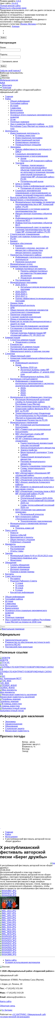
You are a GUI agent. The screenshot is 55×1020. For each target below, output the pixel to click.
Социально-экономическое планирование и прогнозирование (31, 155)
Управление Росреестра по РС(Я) (31, 420)
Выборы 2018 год (28, 367)
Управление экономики (31, 278)
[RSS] (52, 863)
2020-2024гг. (21, 292)
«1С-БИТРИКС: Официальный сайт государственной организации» (23, 1015)
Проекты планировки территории (36, 466)
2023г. (23, 395)
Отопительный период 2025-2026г (36, 498)
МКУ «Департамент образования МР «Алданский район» (32, 474)
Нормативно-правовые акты (23, 558)
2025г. (23, 390)
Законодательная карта (16, 640)
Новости (14, 533)
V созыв (19, 583)
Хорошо (15, 26)
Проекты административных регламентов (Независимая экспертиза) (34, 273)
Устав (13, 119)
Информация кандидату (26, 363)
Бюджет (14, 241)
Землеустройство (28, 450)
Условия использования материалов (22, 962)
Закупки (9, 553)
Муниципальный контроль (22, 305)
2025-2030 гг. (21, 285)
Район (8, 99)
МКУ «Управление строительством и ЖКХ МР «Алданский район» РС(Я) (35, 492)
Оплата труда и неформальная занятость (35, 186)
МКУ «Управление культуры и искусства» (34, 480)
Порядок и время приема (22, 572)
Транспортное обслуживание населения (29, 326)
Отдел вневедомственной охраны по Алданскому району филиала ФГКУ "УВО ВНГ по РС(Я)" (34, 408)
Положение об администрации (24, 347)
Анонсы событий (18, 535)
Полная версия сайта (10, 6)
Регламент (15, 579)
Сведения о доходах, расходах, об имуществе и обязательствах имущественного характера (31, 250)
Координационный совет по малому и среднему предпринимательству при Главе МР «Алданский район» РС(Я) (33, 229)
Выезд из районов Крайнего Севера (27, 197)
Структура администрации (22, 340)
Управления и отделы (25, 342)
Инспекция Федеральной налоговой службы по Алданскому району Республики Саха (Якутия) (32, 401)
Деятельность (11, 131)
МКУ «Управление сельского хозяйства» (34, 478)
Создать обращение (19, 565)
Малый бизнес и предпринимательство (28, 200)
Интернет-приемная (19, 569)
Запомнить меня (10, 61)
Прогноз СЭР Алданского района (36, 161)
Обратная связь (7, 1006)
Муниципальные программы (23, 282)
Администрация (12, 337)
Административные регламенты (30, 269)
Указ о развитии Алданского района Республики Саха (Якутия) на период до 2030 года (31, 126)
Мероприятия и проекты (21, 537)
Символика (15, 108)
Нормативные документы (27, 142)
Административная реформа (24, 266)
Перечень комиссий (24, 528)
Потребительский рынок (31, 181)
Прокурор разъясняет (25, 262)
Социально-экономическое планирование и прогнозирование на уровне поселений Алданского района (33, 193)
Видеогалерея (17, 112)
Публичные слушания (20, 542)
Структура (10, 354)
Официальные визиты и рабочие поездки (30, 351)
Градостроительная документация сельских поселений (36, 444)
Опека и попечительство (21, 319)
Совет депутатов (13, 576)
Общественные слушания (22, 540)
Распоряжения (17, 549)
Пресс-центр (11, 530)
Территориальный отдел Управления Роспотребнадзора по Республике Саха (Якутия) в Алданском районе (34, 415)
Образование (11, 726)
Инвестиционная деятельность (25, 133)
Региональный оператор (32, 514)
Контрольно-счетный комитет (24, 379)
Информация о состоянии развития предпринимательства (32, 210)
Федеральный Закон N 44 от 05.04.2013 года (31, 556)
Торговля (19, 163)
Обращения (10, 562)
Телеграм (6, 87)
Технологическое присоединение (36, 521)
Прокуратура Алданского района (25, 255)
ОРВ (12, 308)
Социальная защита (14, 728)
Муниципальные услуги (21, 264)
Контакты (9, 574)
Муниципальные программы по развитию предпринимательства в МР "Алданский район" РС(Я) (35, 204)
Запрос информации (20, 567)
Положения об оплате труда (33, 188)
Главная (9, 96)
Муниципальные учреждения (24, 422)
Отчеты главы (16, 551)
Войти (3, 38)
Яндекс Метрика (28, 24)
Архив (23, 158)
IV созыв (19, 585)
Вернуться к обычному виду (13, 8)
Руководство (16, 344)
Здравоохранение (13, 724)
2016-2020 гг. (21, 294)
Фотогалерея (16, 110)
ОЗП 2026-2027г (28, 496)
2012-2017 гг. (21, 296)
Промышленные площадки (28, 145)
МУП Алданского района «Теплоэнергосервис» (27, 518)
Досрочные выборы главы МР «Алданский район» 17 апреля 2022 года (37, 372)
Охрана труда (16, 303)
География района (19, 103)
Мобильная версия (9, 80)
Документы (10, 544)
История (14, 106)
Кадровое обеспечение (21, 243)
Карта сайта (10, 960)
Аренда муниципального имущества (37, 448)
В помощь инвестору (25, 135)
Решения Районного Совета (23, 581)
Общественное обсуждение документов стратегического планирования (29, 311)
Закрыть (4, 75)
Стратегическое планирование (25, 234)
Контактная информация (22, 592)
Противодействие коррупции (24, 349)
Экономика (15, 147)
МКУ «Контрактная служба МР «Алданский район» (29, 435)
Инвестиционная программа (28, 138)
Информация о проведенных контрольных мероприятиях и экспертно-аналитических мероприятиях (34, 383)
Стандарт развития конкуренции (25, 317)
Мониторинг (16, 560)
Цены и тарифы (22, 184)
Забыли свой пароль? (10, 71)
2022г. (23, 393)
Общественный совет (20, 356)
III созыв (19, 588)
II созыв (19, 590)
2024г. (23, 388)
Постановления (22, 280)
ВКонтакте (7, 85)
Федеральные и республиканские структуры (31, 397)
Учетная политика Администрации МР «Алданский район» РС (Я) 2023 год (28, 334)
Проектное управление (21, 315)
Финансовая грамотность (17, 731)
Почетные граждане (19, 122)
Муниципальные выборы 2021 (34, 377)
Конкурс (19, 246)
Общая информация (20, 101)
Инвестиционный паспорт (27, 140)
